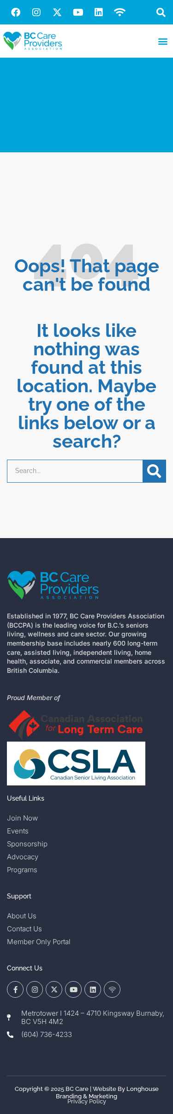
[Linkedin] (98, 12)
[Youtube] (78, 12)
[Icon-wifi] (112, 989)
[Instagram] (36, 12)
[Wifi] (119, 12)
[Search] (154, 471)
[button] (160, 12)
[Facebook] (15, 12)
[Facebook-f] (15, 989)
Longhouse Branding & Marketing (107, 1092)
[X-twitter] (57, 12)
